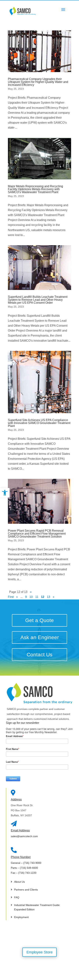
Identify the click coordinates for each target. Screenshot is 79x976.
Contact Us (39, 654)
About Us (19, 881)
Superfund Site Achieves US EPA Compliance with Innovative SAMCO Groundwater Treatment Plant (39, 422)
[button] (5, 493)
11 (36, 596)
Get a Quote (39, 620)
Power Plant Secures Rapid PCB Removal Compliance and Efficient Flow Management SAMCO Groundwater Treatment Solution (37, 533)
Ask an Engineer (39, 637)
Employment (21, 917)
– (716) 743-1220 (23, 872)
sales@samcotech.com (24, 836)
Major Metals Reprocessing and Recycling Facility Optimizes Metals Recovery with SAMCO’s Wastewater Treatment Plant (35, 189)
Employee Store (39, 952)
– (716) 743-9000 (26, 862)
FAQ (16, 897)
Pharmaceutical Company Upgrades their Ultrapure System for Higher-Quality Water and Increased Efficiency (38, 81)
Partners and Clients (26, 889)
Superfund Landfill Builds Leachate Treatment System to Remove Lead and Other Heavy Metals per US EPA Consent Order (37, 299)
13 (48, 596)
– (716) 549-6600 (24, 867)
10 (31, 596)
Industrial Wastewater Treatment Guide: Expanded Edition (37, 907)
